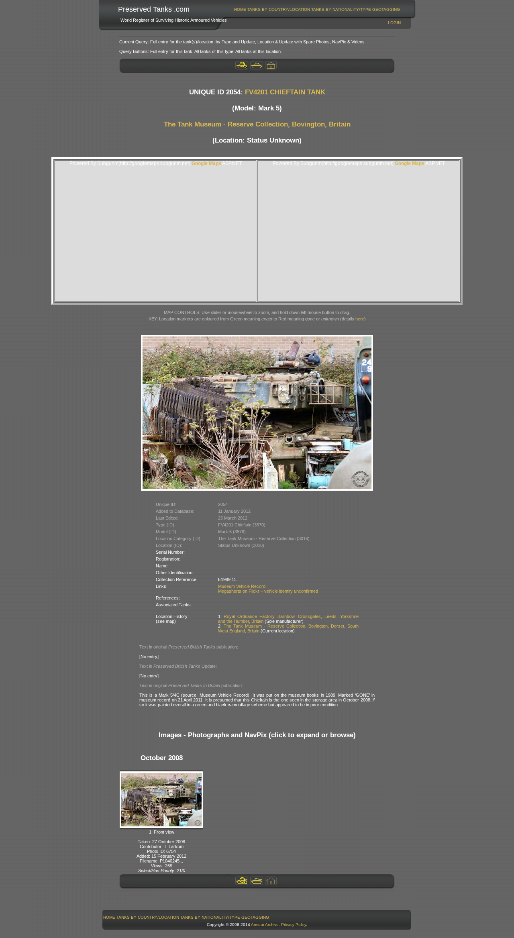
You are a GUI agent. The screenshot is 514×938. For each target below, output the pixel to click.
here (359, 318)
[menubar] (317, 9)
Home (240, 9)
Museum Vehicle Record (241, 586)
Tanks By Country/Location (278, 9)
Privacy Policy (293, 924)
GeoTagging (386, 9)
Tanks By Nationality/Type (341, 9)
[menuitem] (240, 9)
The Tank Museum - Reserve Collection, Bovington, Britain (257, 124)
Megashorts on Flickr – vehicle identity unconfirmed (268, 591)
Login (394, 22)
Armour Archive (265, 924)
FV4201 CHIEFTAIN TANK (285, 92)
